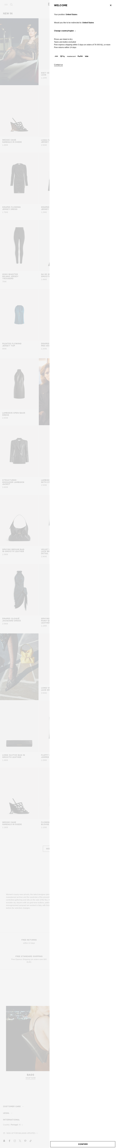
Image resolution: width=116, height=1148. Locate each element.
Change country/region (64, 31)
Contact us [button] (58, 65)
